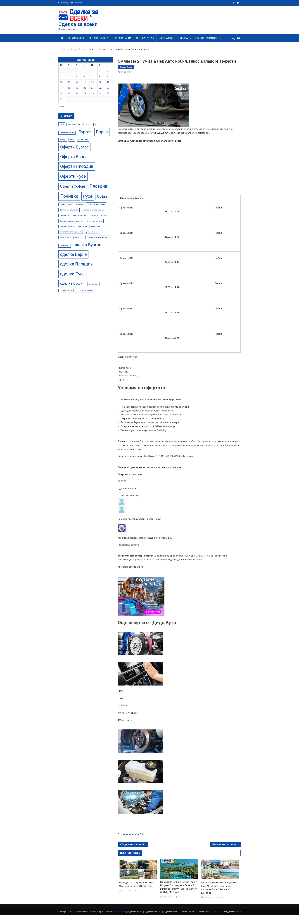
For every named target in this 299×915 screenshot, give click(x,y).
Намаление (83, 140)
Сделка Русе (166, 38)
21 (92, 88)
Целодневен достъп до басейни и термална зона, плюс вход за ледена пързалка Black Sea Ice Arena (226, 844)
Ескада (63, 140)
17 (61, 88)
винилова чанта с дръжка (70, 232)
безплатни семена (94, 221)
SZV (139, 890)
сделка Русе (72, 274)
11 (69, 82)
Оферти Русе (73, 176)
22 (100, 88)
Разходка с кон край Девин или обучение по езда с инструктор (136, 884)
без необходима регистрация (71, 204)
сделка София (72, 283)
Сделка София (76, 38)
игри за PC (79, 237)
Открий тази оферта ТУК (131, 834)
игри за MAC (65, 237)
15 (100, 82)
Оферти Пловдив (76, 166)
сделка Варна (73, 254)
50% (62, 124)
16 (108, 82)
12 (77, 82)
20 (84, 88)
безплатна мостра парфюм (93, 210)
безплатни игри (79, 216)
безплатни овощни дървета (71, 221)
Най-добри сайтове (206, 38)
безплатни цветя (67, 226)
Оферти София (72, 186)
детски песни (91, 232)
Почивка (69, 196)
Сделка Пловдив (99, 38)
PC (96, 124)
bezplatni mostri (74, 124)
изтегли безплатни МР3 (98, 237)
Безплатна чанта (67, 133)
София (102, 196)
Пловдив (98, 186)
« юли (61, 106)
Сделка (183, 38)
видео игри (95, 226)
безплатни (64, 216)
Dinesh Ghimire (118, 912)
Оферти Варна (74, 156)
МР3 (72, 140)
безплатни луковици (99, 216)
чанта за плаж (66, 291)
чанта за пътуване (84, 291)
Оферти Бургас (74, 147)
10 (61, 82)
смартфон (93, 284)
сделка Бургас (87, 244)
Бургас (84, 132)
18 (69, 88)
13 (84, 82)
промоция (64, 245)
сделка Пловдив (76, 264)
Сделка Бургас (145, 38)
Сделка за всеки (77, 24)
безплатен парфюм (96, 204)
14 (92, 82)
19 (77, 88)
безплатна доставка (69, 210)
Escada (87, 124)
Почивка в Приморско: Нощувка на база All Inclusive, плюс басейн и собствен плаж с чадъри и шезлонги (219, 887)
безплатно (82, 226)
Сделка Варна (122, 38)
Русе (87, 196)
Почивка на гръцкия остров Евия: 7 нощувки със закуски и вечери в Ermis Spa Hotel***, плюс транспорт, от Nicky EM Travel (178, 887)
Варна (102, 131)
